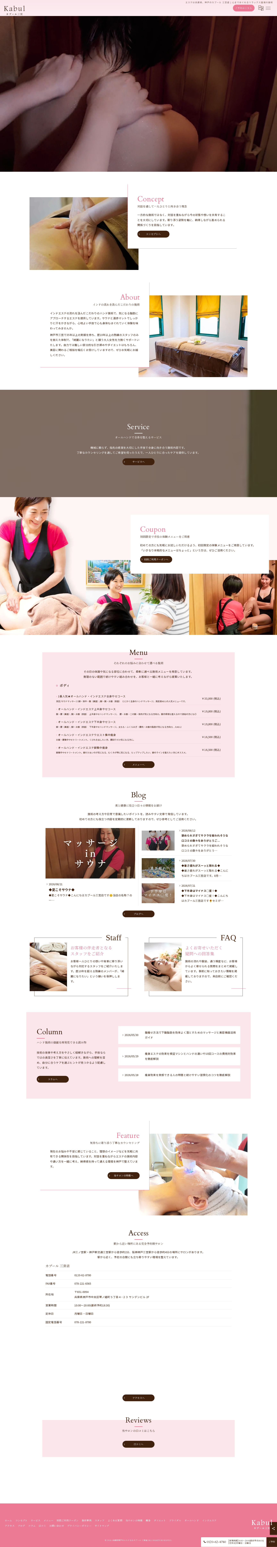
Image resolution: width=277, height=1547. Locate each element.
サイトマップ (102, 1525)
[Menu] (268, 8)
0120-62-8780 (82, 1275)
